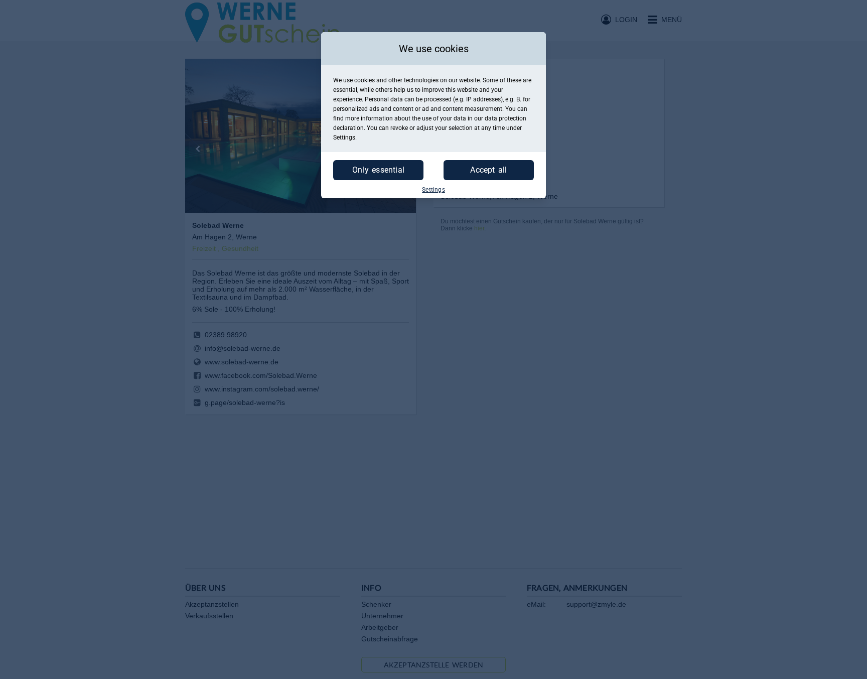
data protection (505, 118)
